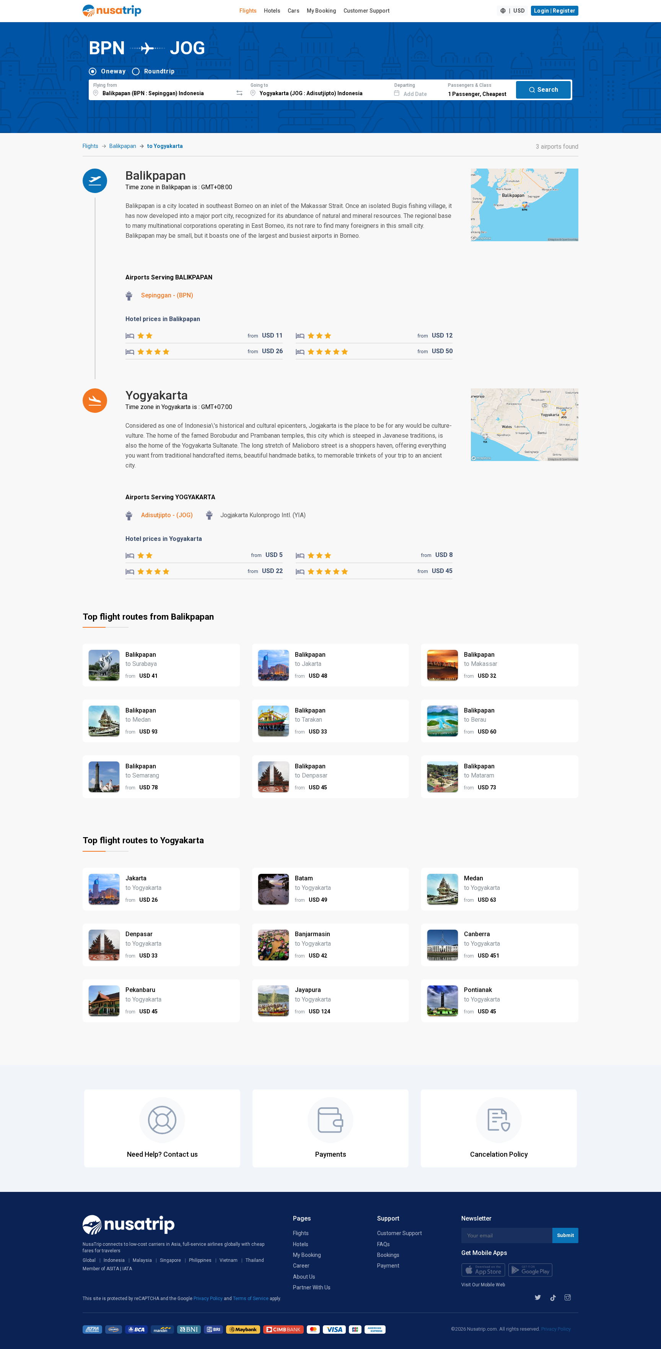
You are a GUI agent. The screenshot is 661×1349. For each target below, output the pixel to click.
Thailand (255, 1260)
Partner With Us (311, 1287)
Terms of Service (251, 1298)
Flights (248, 11)
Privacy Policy (209, 1298)
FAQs (383, 1244)
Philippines (200, 1260)
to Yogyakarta (165, 146)
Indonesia (114, 1260)
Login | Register (554, 11)
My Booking (321, 11)
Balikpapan (122, 146)
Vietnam (229, 1260)
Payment (388, 1266)
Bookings (388, 1255)
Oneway (113, 71)
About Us (304, 1277)
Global (89, 1260)
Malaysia (142, 1260)
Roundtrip (159, 71)
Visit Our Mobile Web (483, 1284)
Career (301, 1266)
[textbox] (161, 89)
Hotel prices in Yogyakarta (163, 538)
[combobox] (161, 89)
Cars (294, 11)
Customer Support (366, 11)
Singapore (170, 1260)
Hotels (272, 11)
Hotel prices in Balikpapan (162, 319)
